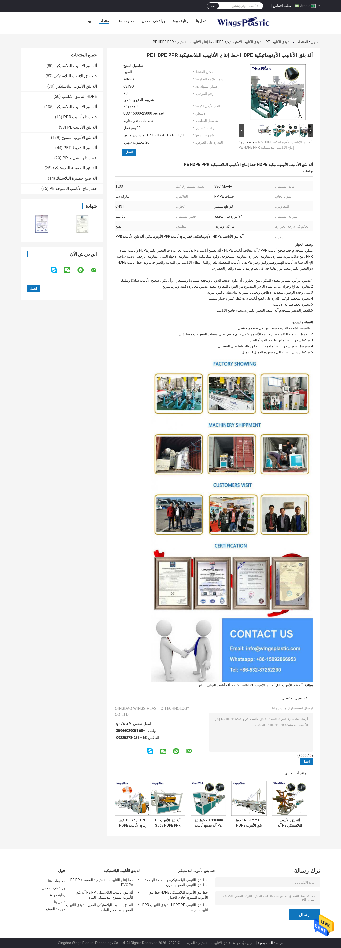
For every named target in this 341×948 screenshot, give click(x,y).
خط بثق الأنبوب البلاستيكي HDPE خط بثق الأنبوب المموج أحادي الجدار (178, 894)
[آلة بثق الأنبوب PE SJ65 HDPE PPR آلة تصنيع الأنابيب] (167, 798)
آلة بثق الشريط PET (80, 147)
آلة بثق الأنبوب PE (290, 685)
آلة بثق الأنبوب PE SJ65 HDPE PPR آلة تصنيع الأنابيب (168, 823)
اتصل (129, 152)
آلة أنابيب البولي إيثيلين (213, 685)
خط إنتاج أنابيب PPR (80, 117)
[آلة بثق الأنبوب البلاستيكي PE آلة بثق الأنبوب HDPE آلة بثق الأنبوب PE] (289, 798)
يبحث (213, 6)
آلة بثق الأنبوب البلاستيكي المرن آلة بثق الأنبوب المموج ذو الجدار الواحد (99, 907)
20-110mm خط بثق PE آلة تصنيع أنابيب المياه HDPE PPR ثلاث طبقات (208, 823)
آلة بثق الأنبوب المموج (79, 137)
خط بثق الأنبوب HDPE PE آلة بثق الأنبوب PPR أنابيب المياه (175, 907)
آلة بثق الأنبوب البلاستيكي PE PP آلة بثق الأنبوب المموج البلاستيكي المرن (104, 894)
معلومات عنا (125, 21)
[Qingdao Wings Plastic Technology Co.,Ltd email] (97, 270)
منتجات (104, 21)
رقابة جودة (180, 21)
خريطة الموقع (56, 909)
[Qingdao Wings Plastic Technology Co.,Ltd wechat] (70, 270)
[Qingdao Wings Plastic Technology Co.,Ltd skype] (57, 270)
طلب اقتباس (282, 6)
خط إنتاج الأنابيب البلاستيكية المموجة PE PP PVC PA (101, 882)
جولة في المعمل (154, 21)
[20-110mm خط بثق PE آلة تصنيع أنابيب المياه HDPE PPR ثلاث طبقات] (208, 798)
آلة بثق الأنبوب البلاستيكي (76, 86)
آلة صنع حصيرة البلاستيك (76, 178)
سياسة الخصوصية (271, 943)
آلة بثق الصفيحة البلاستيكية (75, 168)
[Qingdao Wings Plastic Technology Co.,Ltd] (243, 22)
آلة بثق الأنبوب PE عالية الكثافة (253, 685)
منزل (314, 42)
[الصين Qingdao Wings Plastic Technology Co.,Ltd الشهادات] (41, 224)
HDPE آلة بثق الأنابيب (79, 96)
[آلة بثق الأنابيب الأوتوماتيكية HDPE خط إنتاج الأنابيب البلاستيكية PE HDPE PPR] (278, 93)
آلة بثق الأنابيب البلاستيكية (76, 65)
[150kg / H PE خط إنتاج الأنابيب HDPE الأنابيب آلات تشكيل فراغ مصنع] (132, 798)
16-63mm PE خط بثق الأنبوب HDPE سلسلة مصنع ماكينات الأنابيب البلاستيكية (249, 823)
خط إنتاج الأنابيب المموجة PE (73, 188)
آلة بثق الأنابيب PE (279, 42)
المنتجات (302, 42)
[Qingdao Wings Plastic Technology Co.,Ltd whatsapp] (83, 270)
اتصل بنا (201, 21)
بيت (88, 21)
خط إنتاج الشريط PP (79, 158)
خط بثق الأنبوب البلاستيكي (75, 76)
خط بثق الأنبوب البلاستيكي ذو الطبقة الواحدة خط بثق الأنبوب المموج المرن (176, 882)
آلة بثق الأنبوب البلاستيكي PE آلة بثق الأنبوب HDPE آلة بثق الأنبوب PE (290, 823)
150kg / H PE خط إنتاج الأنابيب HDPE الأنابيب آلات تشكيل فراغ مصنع (133, 823)
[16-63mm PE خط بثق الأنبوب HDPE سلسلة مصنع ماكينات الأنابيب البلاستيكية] (249, 798)
